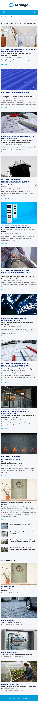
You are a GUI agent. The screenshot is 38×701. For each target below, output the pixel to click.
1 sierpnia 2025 (7, 234)
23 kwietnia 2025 (8, 466)
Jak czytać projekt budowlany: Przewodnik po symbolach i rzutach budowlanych (17, 370)
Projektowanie (21, 227)
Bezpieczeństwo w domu (28, 49)
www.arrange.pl (24, 698)
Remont (15, 138)
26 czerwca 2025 (8, 373)
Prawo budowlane (7, 138)
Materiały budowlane (27, 136)
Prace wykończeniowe (8, 459)
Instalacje (14, 652)
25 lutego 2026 (7, 57)
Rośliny (11, 586)
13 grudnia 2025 (7, 100)
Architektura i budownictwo (10, 49)
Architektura (5, 225)
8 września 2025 (7, 189)
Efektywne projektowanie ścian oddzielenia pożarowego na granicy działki (16, 462)
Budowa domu (5, 51)
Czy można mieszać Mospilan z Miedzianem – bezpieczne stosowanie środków (23, 549)
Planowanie (24, 365)
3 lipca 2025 (6, 326)
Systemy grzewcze (21, 182)
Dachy (22, 51)
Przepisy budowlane (7, 182)
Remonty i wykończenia (8, 274)
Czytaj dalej (4, 64)
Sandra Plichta (18, 57)
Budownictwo (14, 51)
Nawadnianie (5, 684)
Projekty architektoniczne (10, 366)
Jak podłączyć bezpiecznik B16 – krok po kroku (17, 654)
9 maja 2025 (6, 419)
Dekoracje (4, 586)
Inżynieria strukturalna (19, 318)
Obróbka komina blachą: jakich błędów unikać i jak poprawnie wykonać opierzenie (18, 277)
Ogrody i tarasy (15, 684)
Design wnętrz (25, 411)
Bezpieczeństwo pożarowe (9, 181)
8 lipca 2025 (6, 280)
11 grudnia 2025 (7, 144)
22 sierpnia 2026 (7, 593)
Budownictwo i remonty (18, 272)
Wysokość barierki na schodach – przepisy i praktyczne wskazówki (16, 54)
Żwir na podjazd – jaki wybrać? (20, 524)
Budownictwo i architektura (10, 136)
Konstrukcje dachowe (22, 94)
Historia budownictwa (8, 227)
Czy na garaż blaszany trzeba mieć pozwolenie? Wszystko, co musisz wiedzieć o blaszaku (17, 141)
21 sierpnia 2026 (7, 656)
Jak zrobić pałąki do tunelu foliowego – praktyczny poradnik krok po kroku (23, 540)
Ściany (18, 459)
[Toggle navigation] (3, 12)
